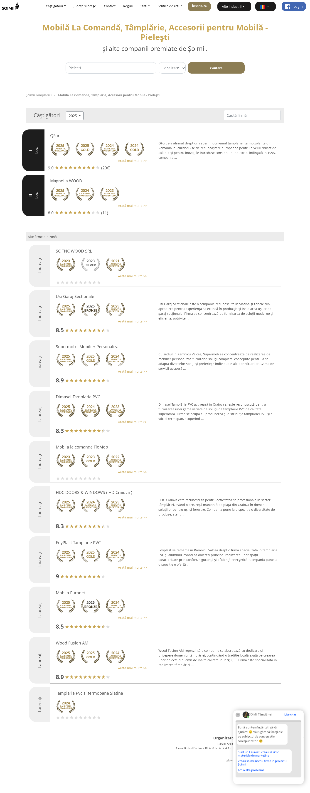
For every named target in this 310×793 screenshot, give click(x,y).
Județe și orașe (85, 6)
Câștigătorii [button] (54, 6)
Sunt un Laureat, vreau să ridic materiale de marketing (258, 754)
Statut (145, 6)
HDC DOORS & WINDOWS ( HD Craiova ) (94, 492)
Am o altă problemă (251, 770)
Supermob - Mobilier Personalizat (88, 346)
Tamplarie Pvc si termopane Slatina (89, 693)
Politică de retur (169, 6)
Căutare (216, 68)
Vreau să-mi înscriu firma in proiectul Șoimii (262, 762)
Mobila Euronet (70, 592)
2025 (73, 115)
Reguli (128, 6)
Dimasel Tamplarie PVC (78, 396)
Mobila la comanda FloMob (82, 447)
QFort (55, 135)
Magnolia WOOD (66, 180)
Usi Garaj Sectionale (75, 296)
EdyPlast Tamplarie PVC (78, 542)
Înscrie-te (199, 6)
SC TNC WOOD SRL (74, 251)
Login (298, 6)
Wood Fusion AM (72, 643)
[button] (265, 6)
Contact (110, 6)
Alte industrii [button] (232, 6)
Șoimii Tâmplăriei (39, 95)
